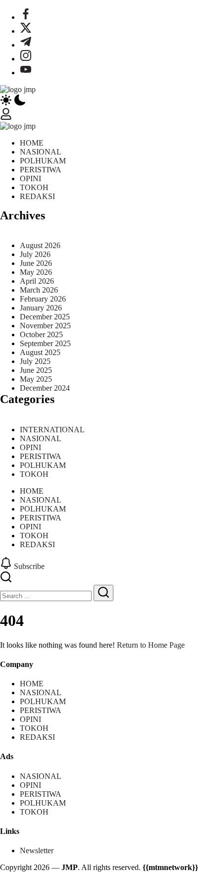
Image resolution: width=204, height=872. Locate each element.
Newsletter (36, 850)
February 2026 (43, 299)
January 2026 (41, 308)
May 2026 (36, 272)
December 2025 (45, 316)
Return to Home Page (151, 645)
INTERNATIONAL (52, 429)
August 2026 (40, 245)
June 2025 (36, 370)
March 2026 (39, 290)
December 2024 (45, 388)
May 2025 (36, 379)
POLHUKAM (43, 465)
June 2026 (36, 263)
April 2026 (37, 281)
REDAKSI (37, 737)
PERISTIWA (40, 456)
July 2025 (35, 361)
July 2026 (35, 254)
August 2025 (40, 352)
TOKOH (34, 474)
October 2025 (41, 334)
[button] (102, 101)
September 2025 (45, 343)
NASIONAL (40, 438)
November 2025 (45, 325)
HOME (32, 683)
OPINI (30, 447)
